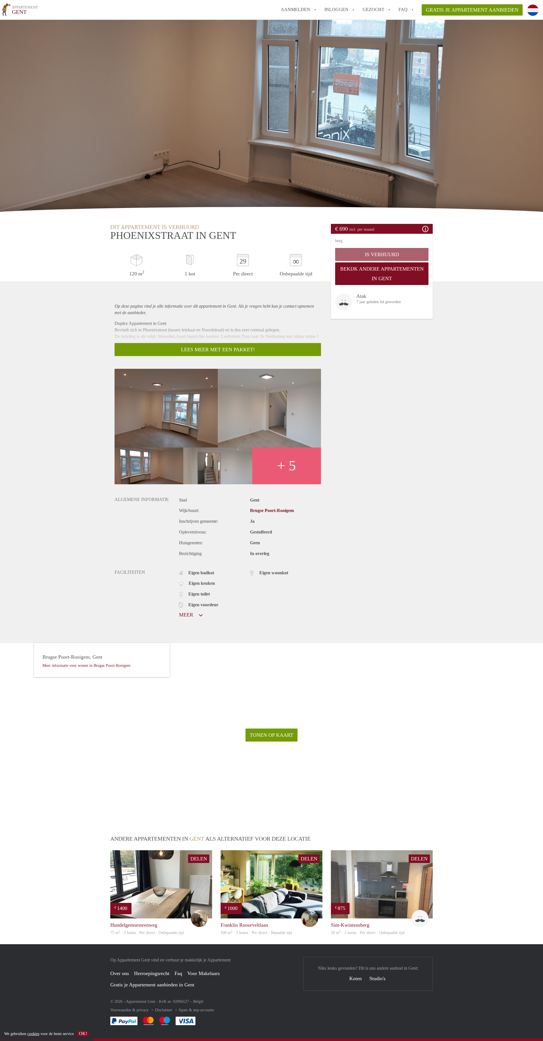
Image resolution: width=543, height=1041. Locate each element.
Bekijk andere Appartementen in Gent (382, 273)
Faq (178, 973)
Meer (187, 615)
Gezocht (373, 9)
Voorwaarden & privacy (130, 1010)
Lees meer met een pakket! (218, 349)
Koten (355, 978)
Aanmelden (295, 9)
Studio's (377, 978)
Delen (198, 859)
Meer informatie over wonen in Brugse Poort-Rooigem (86, 665)
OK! (83, 1033)
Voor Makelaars (203, 973)
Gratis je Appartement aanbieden (472, 10)
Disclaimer (164, 1010)
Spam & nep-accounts (196, 1010)
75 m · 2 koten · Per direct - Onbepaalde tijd (147, 933)
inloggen (336, 9)
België (198, 1001)
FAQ (403, 9)
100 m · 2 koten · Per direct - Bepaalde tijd (256, 933)
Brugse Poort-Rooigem (272, 510)
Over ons (119, 973)
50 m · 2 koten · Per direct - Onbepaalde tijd (367, 933)
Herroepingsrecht (151, 973)
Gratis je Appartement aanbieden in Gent (152, 985)
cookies (33, 1034)
